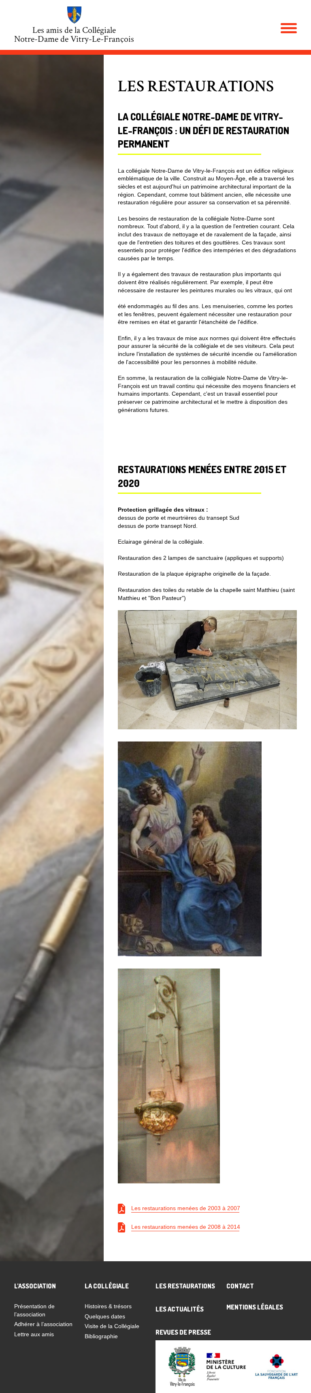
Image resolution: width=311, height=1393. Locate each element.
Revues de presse (183, 1332)
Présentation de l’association (34, 1310)
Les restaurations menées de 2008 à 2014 (185, 1227)
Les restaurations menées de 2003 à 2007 (185, 1208)
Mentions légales (254, 1307)
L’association (35, 1286)
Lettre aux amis (34, 1334)
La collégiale (107, 1286)
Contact (240, 1286)
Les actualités (180, 1309)
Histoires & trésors (108, 1306)
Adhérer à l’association (43, 1324)
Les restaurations (185, 1286)
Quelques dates (105, 1316)
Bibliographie (101, 1336)
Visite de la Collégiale (112, 1326)
